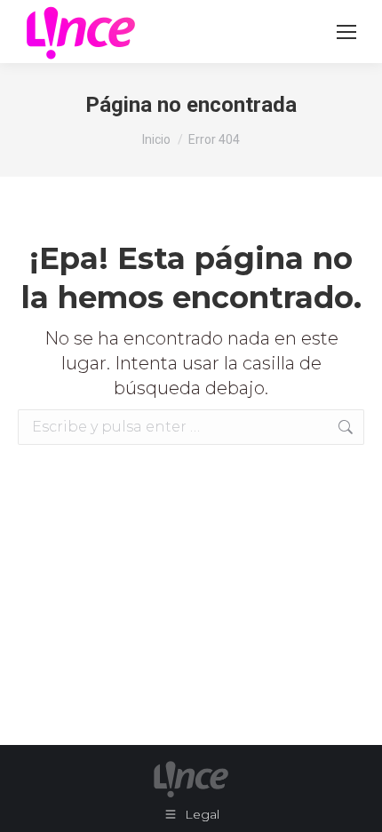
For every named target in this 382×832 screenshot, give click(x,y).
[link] (346, 32)
